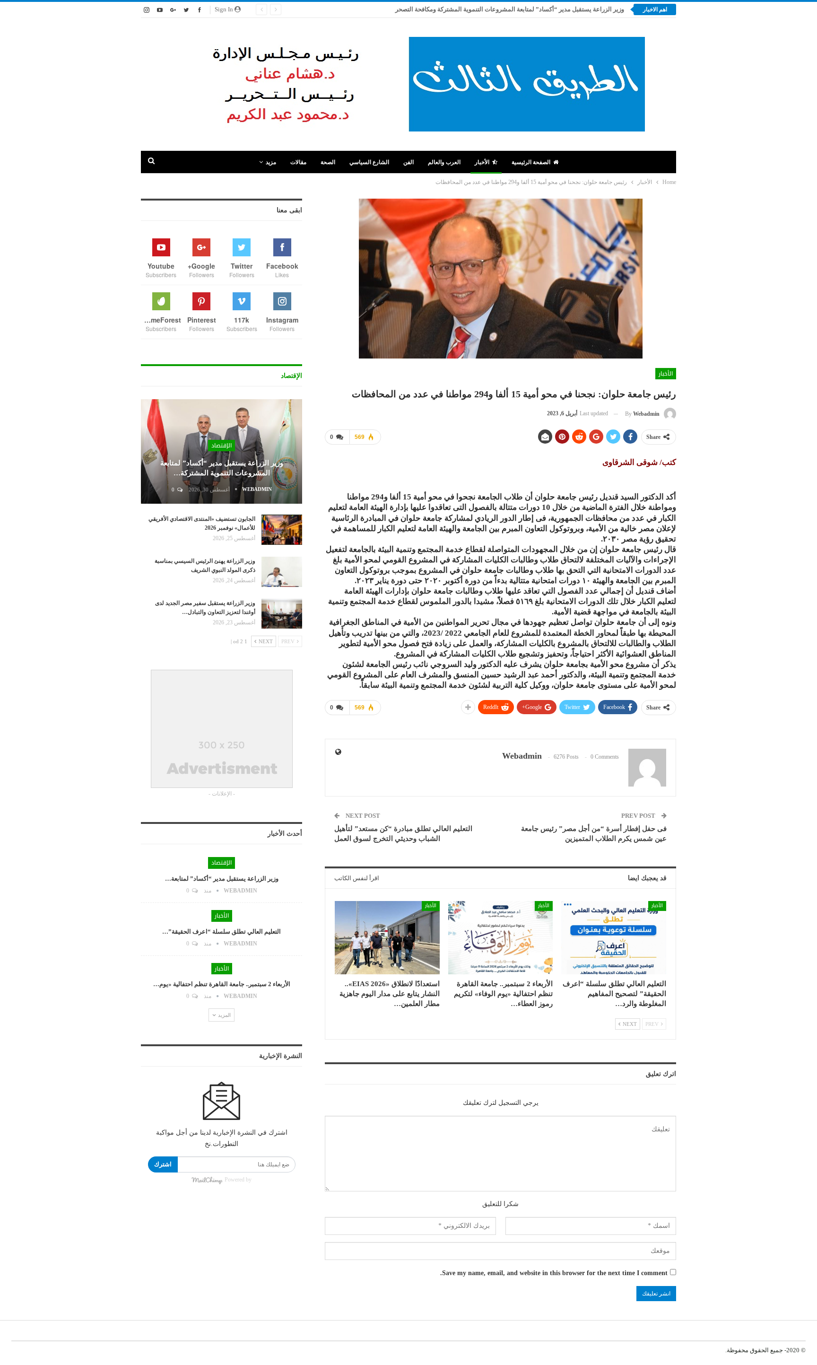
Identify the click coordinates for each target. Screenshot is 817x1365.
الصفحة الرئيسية (531, 162)
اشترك (163, 1164)
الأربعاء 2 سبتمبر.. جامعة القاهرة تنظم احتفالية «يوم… (221, 984)
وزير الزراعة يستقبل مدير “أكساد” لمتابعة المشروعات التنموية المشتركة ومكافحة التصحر (509, 9)
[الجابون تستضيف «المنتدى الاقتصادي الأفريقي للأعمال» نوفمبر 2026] (281, 530)
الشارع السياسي (369, 162)
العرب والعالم (444, 162)
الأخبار (482, 162)
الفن (408, 162)
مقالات (298, 162)
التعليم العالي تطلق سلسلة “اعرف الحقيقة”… (221, 931)
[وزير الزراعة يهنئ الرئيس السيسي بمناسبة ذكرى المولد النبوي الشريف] (281, 572)
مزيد (271, 162)
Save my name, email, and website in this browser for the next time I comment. (554, 1273)
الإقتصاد (221, 445)
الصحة (328, 162)
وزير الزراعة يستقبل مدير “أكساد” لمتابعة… (221, 878)
